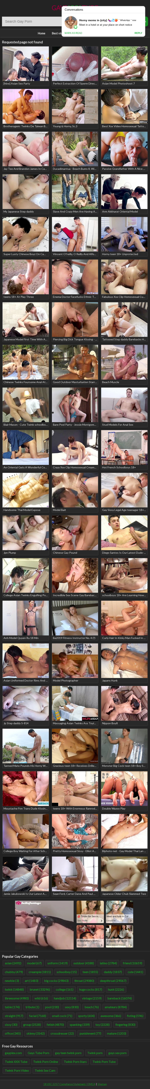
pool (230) (52, 1007)
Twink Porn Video (17, 1070)
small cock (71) (62, 1016)
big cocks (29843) (56, 980)
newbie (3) (12, 980)
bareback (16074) (119, 998)
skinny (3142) (36, 1033)
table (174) (12, 1007)
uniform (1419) (57, 963)
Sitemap (102, 1084)
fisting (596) (135, 1016)
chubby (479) (14, 972)
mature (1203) (116, 1033)
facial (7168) (37, 1016)
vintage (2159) (92, 998)
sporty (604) (86, 1016)
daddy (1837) (113, 972)
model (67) (34, 963)
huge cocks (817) (90, 989)
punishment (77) (90, 1033)
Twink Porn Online (45, 1061)
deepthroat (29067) (113, 980)
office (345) (13, 1033)
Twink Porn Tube (104, 1061)
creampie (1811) (40, 972)
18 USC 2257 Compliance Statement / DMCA (69, 1084)
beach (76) (92, 1007)
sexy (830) (72, 1007)
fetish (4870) (55, 1024)
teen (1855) (90, 972)
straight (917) (14, 1016)
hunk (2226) (116, 989)
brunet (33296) (40, 989)
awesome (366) (111, 1016)
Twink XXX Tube (16, 1061)
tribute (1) (32, 1007)
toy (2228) (103, 1024)
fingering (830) (125, 1024)
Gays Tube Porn (38, 1053)
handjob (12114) (65, 998)
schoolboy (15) (67, 972)
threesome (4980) (17, 998)
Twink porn (95, 1053)
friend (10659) (132, 963)
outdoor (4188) (83, 963)
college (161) (64, 989)
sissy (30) (11, 1024)
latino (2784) (108, 963)
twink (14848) (14, 989)
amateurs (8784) (116, 1007)
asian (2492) (13, 963)
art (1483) (31, 980)
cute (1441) (135, 972)
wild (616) (41, 998)
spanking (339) (80, 1024)
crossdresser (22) (62, 1033)
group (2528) (32, 1024)
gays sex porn (117, 1053)
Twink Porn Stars (75, 1061)
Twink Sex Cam (45, 1070)
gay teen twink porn (68, 1053)
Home (41, 33)
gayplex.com (13, 1053)
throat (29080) (84, 980)
